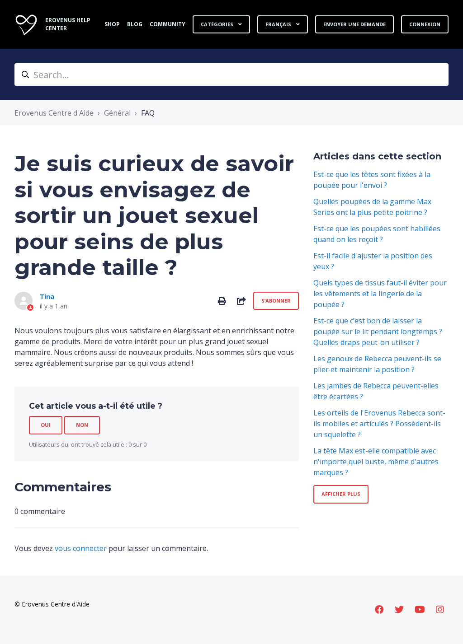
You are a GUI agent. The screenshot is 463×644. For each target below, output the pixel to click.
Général (117, 113)
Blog (134, 24)
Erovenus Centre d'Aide (54, 113)
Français (279, 24)
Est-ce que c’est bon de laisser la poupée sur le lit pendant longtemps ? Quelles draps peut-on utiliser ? (377, 331)
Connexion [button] (424, 24)
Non (82, 424)
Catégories (218, 24)
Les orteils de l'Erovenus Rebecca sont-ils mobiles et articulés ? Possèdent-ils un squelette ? (379, 423)
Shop (112, 24)
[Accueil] (26, 24)
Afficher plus (340, 493)
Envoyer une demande (354, 24)
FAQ (148, 113)
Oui (46, 424)
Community (167, 24)
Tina (47, 296)
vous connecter (81, 548)
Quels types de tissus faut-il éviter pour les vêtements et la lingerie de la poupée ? (380, 293)
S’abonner (276, 300)
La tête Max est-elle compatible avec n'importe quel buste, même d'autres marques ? (376, 461)
